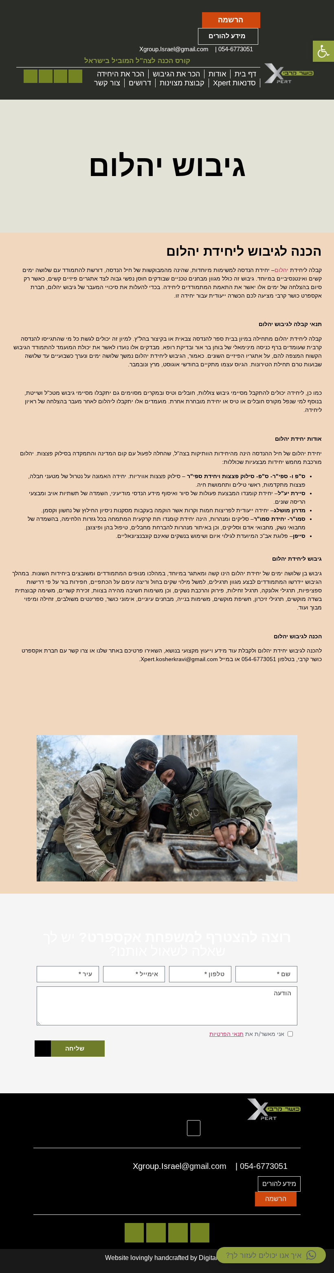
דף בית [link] (245, 74)
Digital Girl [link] (214, 1257)
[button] (194, 1128)
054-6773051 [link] (235, 49)
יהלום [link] (281, 270)
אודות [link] (217, 74)
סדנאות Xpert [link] (234, 83)
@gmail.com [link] (192, 49)
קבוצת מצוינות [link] (182, 83)
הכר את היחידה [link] (120, 74)
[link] (323, 51)
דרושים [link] (140, 83)
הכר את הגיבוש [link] (176, 74)
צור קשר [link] (107, 83)
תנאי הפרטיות (226, 1033)
